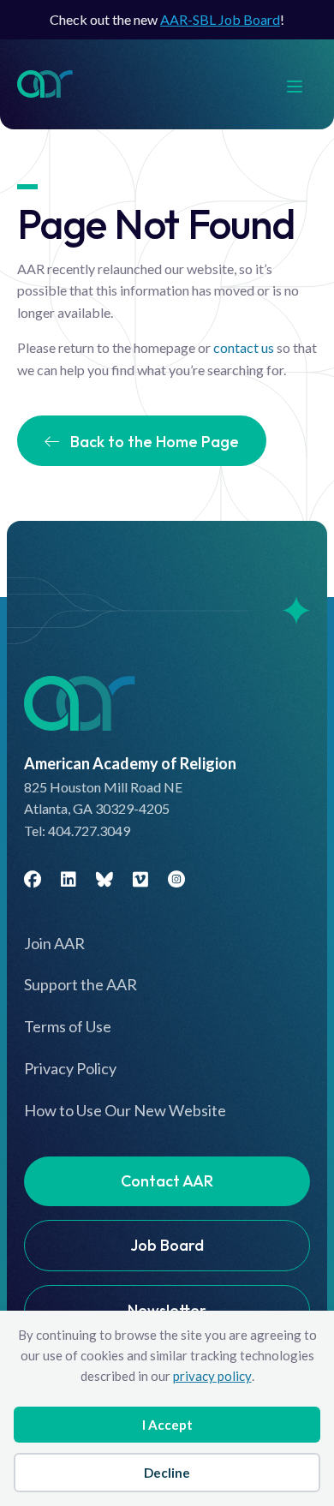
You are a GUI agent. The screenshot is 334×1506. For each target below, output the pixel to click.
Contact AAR (167, 1181)
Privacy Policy (70, 1068)
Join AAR (54, 943)
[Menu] (303, 84)
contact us (243, 347)
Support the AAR (80, 984)
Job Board (167, 1245)
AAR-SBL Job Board (220, 19)
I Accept (167, 1424)
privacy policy (212, 1375)
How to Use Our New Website (125, 1110)
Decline (167, 1472)
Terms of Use (67, 1026)
